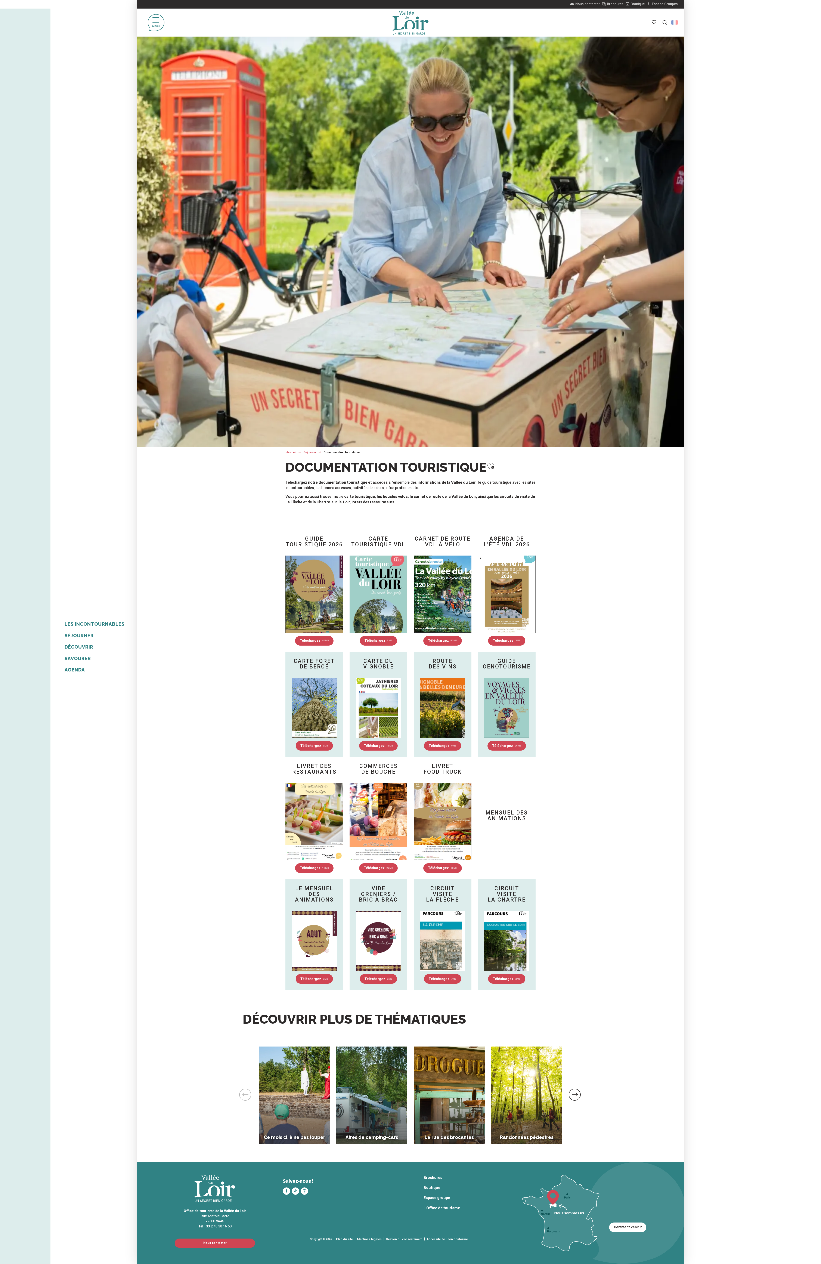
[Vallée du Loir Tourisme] (410, 23)
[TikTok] (295, 1191)
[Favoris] (654, 22)
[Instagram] (304, 1191)
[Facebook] (286, 1191)
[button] (665, 22)
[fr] (674, 22)
